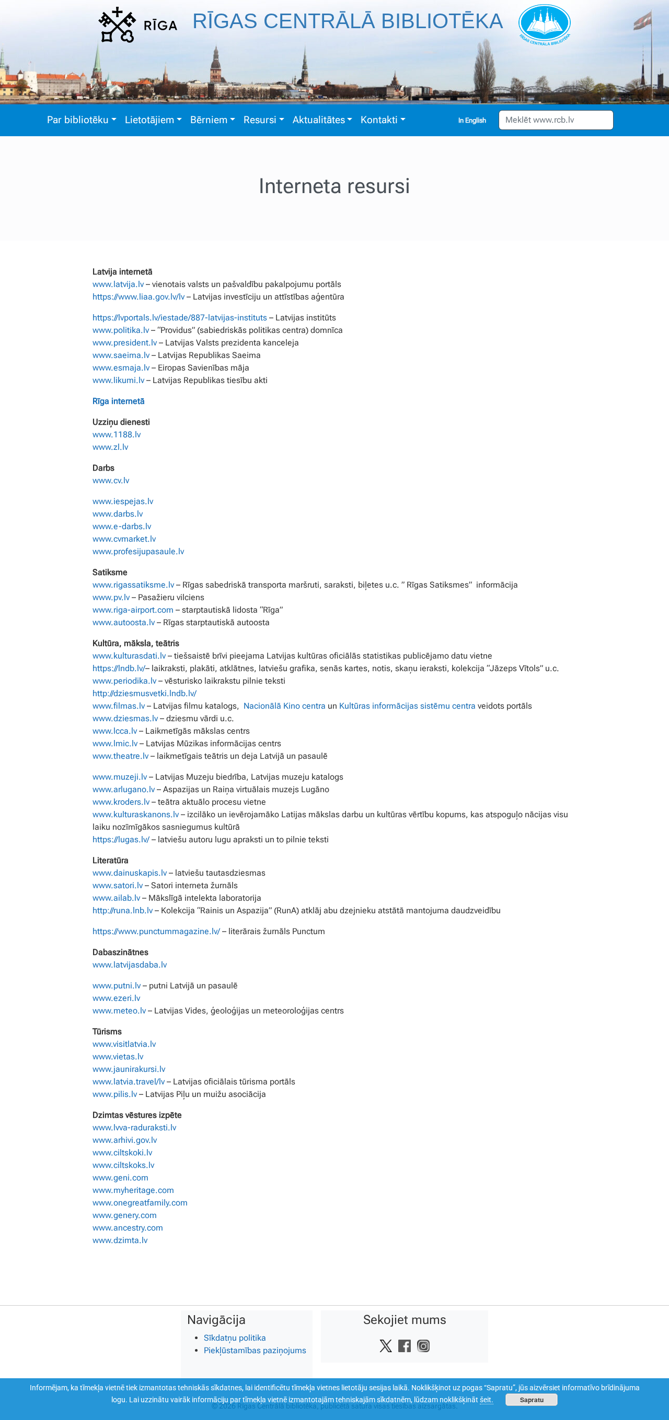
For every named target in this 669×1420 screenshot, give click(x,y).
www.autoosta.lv (124, 622)
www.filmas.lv (119, 706)
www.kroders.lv (121, 802)
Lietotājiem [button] (149, 120)
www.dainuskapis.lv (130, 873)
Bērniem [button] (208, 120)
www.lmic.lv (115, 743)
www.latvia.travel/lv (129, 1082)
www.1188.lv (117, 434)
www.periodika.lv (124, 681)
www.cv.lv (111, 480)
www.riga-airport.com (133, 610)
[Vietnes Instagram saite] (423, 1346)
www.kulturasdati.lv (129, 656)
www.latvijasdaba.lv (130, 965)
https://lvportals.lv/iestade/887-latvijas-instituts (180, 318)
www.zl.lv (110, 447)
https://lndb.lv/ (119, 668)
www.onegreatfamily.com (140, 1203)
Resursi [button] (260, 120)
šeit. (486, 1399)
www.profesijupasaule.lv (138, 551)
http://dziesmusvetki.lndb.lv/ (145, 693)
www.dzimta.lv (120, 1240)
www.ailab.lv (116, 898)
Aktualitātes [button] (319, 120)
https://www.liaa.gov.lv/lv (138, 297)
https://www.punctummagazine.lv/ (156, 931)
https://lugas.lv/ (121, 839)
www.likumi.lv (118, 380)
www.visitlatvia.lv (124, 1044)
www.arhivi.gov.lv (125, 1140)
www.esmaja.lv (121, 368)
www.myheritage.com (133, 1190)
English (475, 120)
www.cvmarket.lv (124, 539)
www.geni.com (120, 1178)
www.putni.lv (117, 986)
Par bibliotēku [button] (78, 120)
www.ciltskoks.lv (123, 1165)
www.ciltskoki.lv (122, 1153)
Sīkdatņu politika (235, 1338)
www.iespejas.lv (123, 501)
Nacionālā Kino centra (285, 706)
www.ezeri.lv (116, 998)
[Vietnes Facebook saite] (404, 1346)
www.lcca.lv (115, 731)
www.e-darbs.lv (122, 526)
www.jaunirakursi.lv (129, 1069)
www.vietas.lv (118, 1056)
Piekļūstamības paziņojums (255, 1350)
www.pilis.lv (115, 1094)
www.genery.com (125, 1215)
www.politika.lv (121, 330)
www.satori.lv (118, 885)
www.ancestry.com (128, 1228)
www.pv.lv (111, 597)
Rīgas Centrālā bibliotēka (347, 20)
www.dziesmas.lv (125, 718)
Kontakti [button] (379, 120)
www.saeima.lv (121, 355)
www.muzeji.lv (120, 777)
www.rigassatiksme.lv (133, 585)
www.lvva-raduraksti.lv (134, 1127)
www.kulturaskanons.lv (136, 814)
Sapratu (532, 1399)
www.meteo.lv (119, 1011)
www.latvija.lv (118, 284)
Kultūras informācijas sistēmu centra (407, 706)
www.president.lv (125, 343)
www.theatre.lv (120, 756)
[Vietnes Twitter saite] (385, 1346)
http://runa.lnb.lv (123, 910)
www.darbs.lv (118, 514)
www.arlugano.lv (124, 789)
